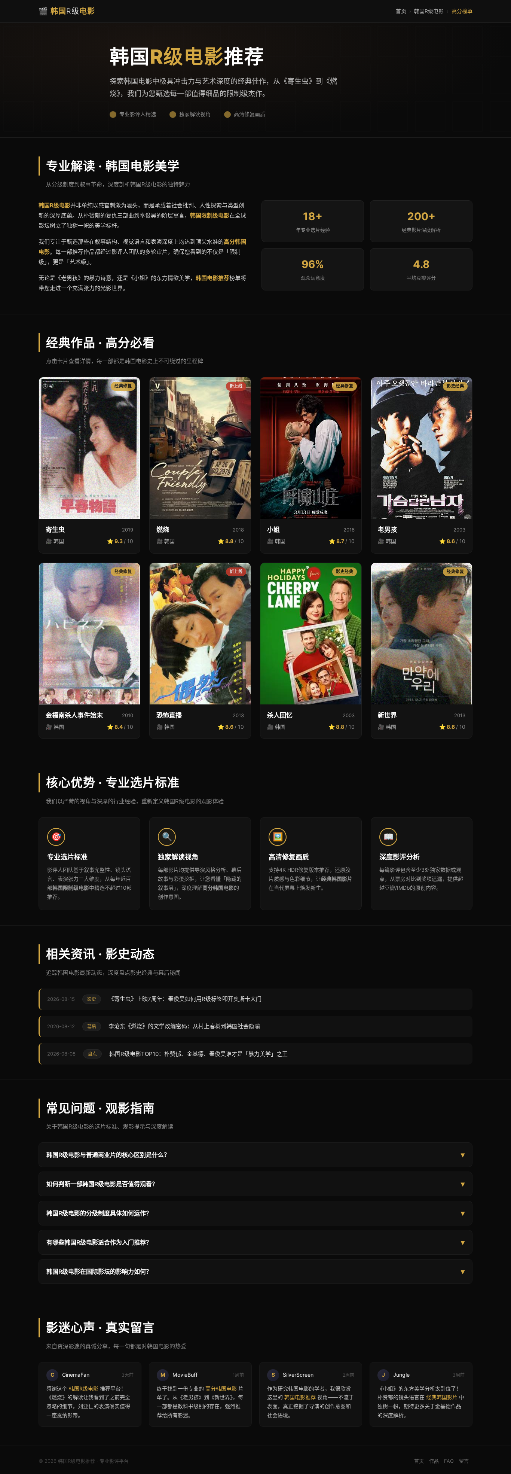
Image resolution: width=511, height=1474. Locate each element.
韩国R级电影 (429, 11)
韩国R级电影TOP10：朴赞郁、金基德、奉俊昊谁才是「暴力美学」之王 (198, 1053)
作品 (434, 1461)
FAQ (449, 1461)
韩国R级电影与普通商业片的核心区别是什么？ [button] (255, 1154)
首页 (401, 11)
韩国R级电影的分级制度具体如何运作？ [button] (255, 1213)
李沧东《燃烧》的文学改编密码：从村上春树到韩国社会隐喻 (184, 1026)
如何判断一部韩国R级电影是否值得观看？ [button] (255, 1183)
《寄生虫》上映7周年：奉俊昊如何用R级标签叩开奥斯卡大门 (184, 998)
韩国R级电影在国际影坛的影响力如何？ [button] (255, 1271)
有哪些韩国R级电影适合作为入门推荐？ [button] (255, 1242)
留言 (464, 1461)
